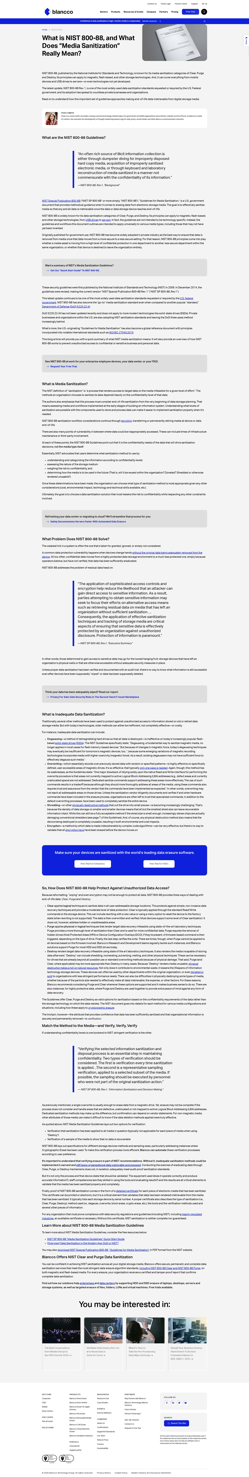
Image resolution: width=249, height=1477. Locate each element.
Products (115, 12)
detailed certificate (127, 1191)
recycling (126, 421)
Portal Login (166, 4)
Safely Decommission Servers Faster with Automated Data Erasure (88, 522)
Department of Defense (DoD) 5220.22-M (66, 306)
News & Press (102, 1440)
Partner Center (181, 4)
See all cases (47, 1421)
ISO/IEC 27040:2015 (121, 332)
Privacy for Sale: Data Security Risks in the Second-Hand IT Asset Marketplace (94, 697)
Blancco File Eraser (77, 1414)
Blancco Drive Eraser (78, 1399)
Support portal (75, 1450)
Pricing (174, 12)
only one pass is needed (154, 768)
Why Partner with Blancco (135, 1399)
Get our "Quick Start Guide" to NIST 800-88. (74, 270)
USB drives (92, 220)
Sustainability (102, 1448)
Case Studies (102, 1403)
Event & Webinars (104, 1413)
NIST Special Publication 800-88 (61, 201)
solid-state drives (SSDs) (69, 743)
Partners (163, 12)
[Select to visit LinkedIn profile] (173, 1403)
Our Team (101, 1436)
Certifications (102, 1427)
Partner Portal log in (133, 1414)
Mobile (44, 1407)
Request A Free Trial (133, 1428)
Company (151, 12)
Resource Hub (103, 1399)
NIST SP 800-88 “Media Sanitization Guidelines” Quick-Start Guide (86, 1239)
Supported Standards (106, 1432)
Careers (100, 1444)
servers (106, 220)
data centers (107, 1283)
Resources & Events (133, 12)
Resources (56, 30)
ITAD (44, 1403)
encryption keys (74, 830)
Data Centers (47, 1411)
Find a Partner (130, 1410)
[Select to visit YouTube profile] (185, 1403)
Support (194, 4)
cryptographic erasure (101, 1008)
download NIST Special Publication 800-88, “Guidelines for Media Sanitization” (103, 1250)
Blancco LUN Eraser (78, 1425)
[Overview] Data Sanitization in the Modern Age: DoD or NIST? (83, 1243)
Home (44, 30)
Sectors (104, 12)
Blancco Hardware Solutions (81, 1436)
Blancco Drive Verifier (78, 1403)
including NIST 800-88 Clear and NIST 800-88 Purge (169, 1268)
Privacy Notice (104, 1473)
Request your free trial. (63, 366)
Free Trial (190, 12)
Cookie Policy (121, 1473)
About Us (101, 1423)
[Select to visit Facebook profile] (167, 1403)
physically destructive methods (90, 805)
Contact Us (152, 4)
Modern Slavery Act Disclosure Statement (151, 1473)
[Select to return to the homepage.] (59, 11)
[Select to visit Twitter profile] (179, 1403)
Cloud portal (74, 1446)
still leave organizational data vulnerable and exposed (108, 1165)
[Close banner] (204, 21)
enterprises (87, 1283)
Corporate (46, 1399)
